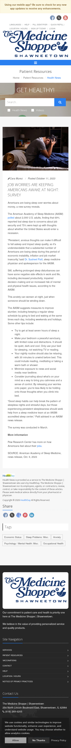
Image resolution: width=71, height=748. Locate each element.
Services (7, 649)
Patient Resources (33, 77)
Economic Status (13, 537)
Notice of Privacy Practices (18, 681)
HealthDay (25, 500)
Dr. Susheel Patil (34, 259)
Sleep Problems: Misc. (37, 537)
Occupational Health (53, 543)
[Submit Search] (60, 102)
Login (52, 28)
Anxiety (57, 537)
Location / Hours (18, 28)
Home (16, 77)
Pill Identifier (40, 24)
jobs (39, 446)
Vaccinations (9, 660)
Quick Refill (57, 24)
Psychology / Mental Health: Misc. (21, 543)
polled (11, 217)
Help (26, 24)
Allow (15, 740)
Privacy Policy (58, 740)
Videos (40, 110)
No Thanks (38, 740)
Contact (7, 665)
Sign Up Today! (38, 28)
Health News (19, 110)
